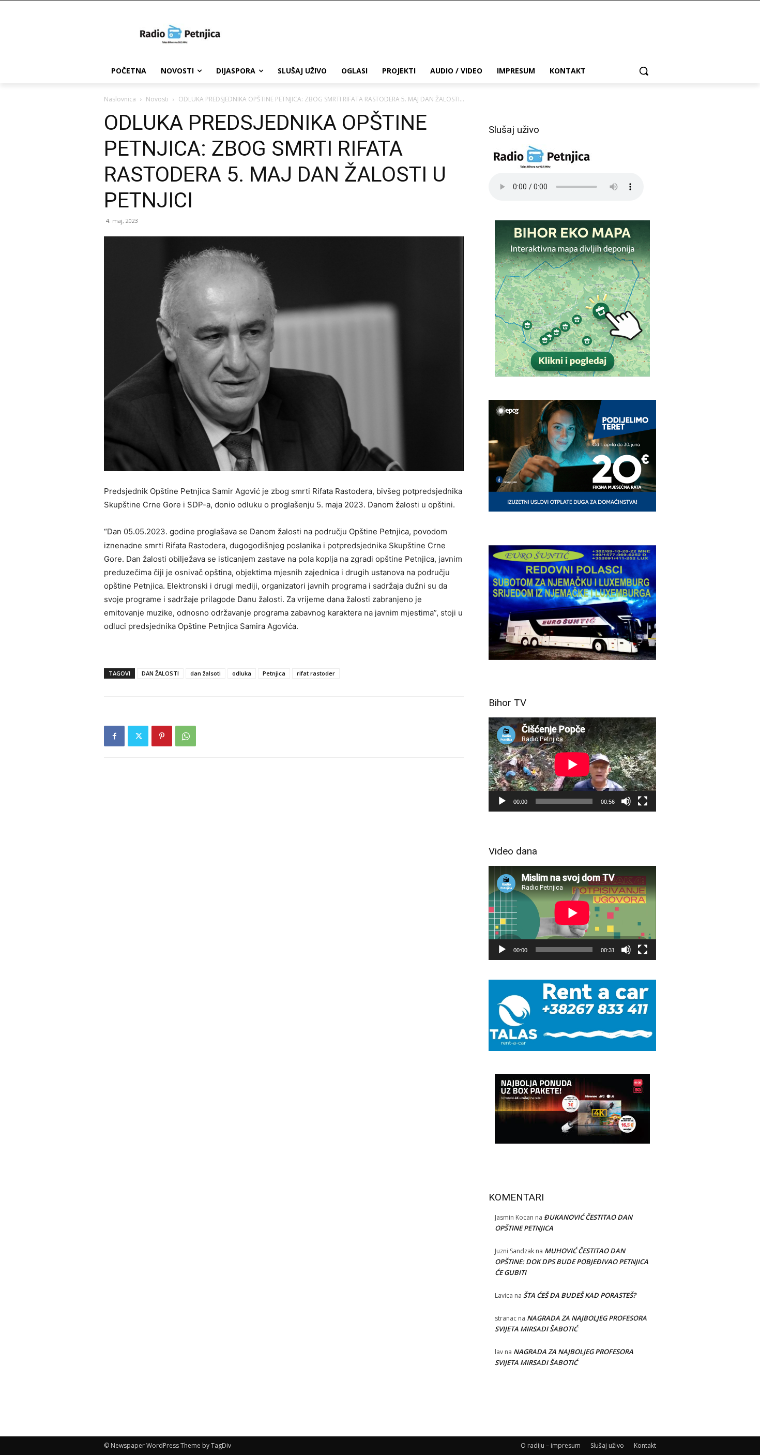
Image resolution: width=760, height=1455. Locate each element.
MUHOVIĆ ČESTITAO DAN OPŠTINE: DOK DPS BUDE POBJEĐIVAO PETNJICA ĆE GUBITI (571, 1261)
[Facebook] (114, 736)
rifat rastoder (316, 673)
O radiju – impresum (551, 1445)
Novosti (157, 99)
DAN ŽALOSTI (160, 673)
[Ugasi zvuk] (626, 801)
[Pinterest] (161, 736)
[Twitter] (138, 736)
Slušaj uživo (607, 1445)
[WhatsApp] (185, 736)
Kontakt (645, 1445)
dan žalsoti (205, 673)
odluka (241, 673)
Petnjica (274, 673)
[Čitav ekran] (642, 801)
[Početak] (502, 801)
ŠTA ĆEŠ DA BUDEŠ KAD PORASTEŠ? (579, 1295)
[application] (572, 764)
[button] (643, 70)
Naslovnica (120, 99)
